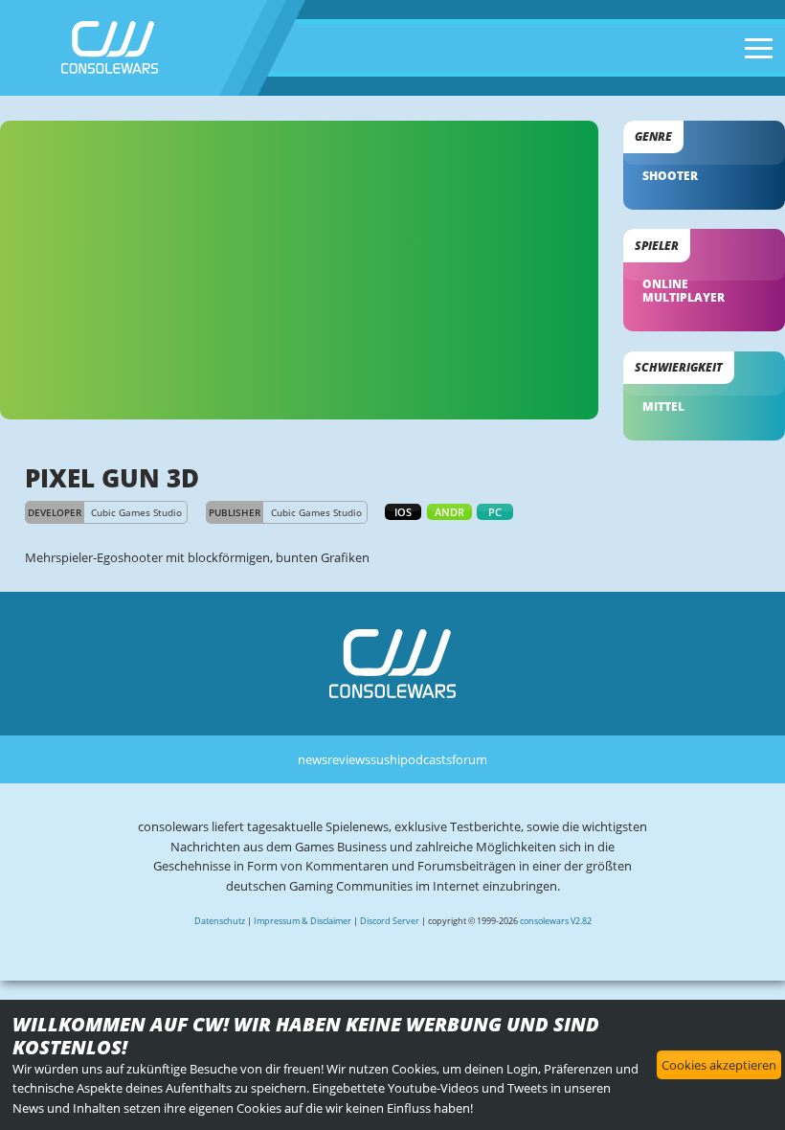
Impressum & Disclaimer (302, 921)
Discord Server (389, 921)
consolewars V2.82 (556, 921)
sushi (385, 759)
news (312, 759)
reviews (348, 759)
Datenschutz (219, 921)
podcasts (426, 759)
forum (469, 759)
